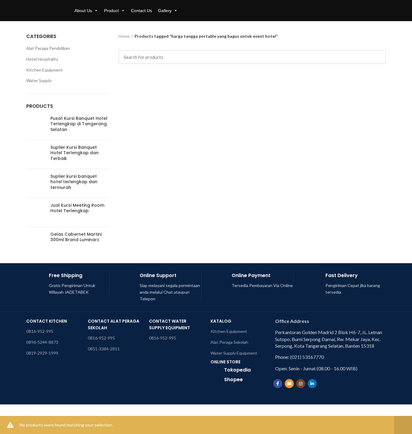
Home (124, 36)
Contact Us (141, 10)
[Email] (289, 383)
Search (377, 57)
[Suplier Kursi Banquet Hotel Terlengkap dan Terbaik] (36, 154)
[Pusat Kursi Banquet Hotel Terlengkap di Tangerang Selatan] (36, 125)
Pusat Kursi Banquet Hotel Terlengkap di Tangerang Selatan (78, 124)
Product (111, 10)
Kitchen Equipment (44, 69)
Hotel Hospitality (42, 59)
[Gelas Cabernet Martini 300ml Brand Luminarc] (36, 241)
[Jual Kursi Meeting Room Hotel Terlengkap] (36, 212)
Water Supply (39, 80)
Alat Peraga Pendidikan (48, 48)
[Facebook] (277, 383)
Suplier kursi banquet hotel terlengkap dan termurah (73, 182)
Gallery (165, 10)
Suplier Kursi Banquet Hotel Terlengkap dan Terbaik (74, 153)
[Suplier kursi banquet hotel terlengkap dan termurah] (36, 183)
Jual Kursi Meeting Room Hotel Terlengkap (77, 208)
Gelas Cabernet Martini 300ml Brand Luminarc (76, 236)
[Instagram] (300, 383)
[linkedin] (312, 383)
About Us (83, 10)
